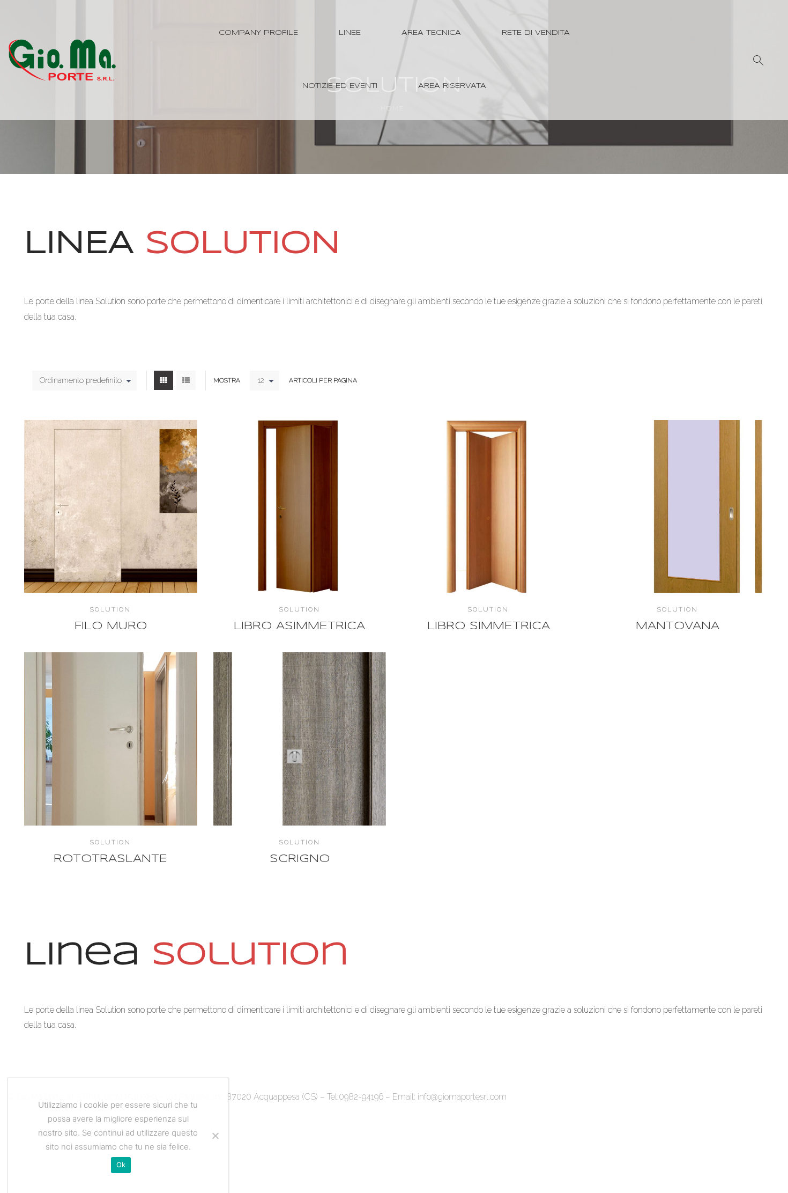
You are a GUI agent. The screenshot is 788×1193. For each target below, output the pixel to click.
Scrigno (300, 859)
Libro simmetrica (488, 626)
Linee (350, 33)
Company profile (258, 33)
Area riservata (452, 86)
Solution (110, 609)
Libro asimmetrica (299, 626)
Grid (163, 380)
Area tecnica (431, 33)
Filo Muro (111, 626)
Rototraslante (110, 859)
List (186, 380)
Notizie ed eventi (339, 86)
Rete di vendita (536, 33)
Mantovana (677, 626)
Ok (121, 1164)
